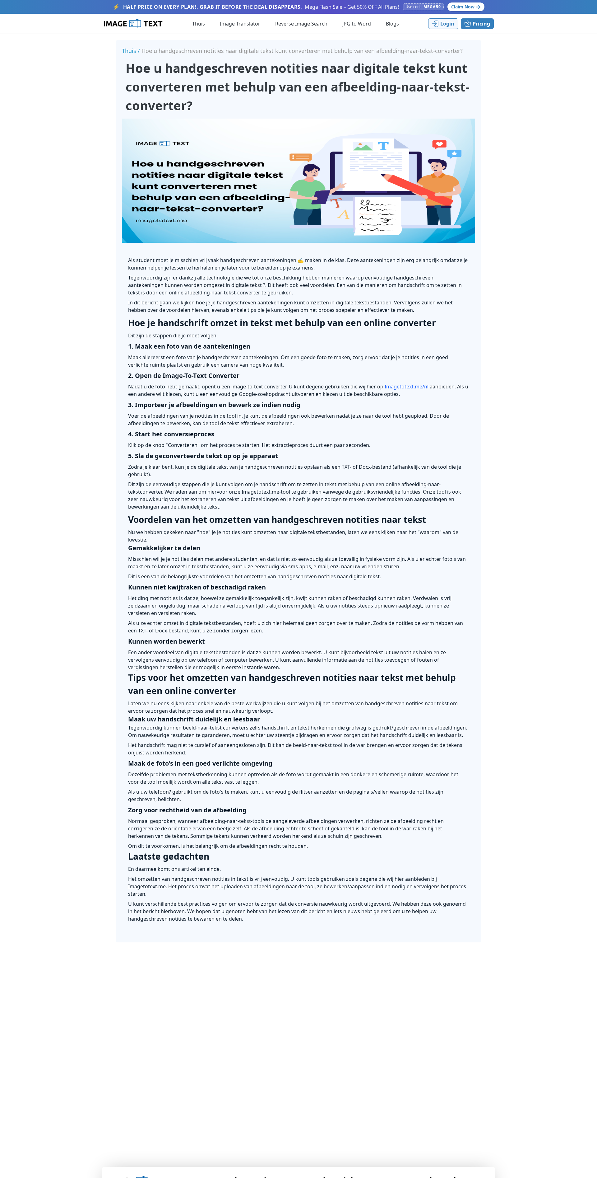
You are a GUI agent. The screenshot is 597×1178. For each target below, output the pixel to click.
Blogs (392, 23)
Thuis (198, 23)
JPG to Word (356, 23)
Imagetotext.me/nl (406, 386)
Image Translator (240, 23)
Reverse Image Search (301, 23)
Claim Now (462, 7)
